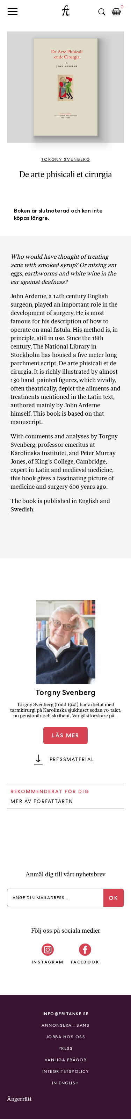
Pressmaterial (72, 759)
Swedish (21, 509)
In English (65, 1083)
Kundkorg (116, 12)
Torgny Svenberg (65, 159)
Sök (102, 12)
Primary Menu (12, 11)
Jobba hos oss (66, 1037)
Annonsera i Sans (65, 1025)
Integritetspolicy (65, 1071)
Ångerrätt (19, 1099)
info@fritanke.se (66, 1013)
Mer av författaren (41, 801)
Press (65, 1048)
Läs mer (65, 735)
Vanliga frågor (66, 1060)
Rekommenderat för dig (49, 791)
